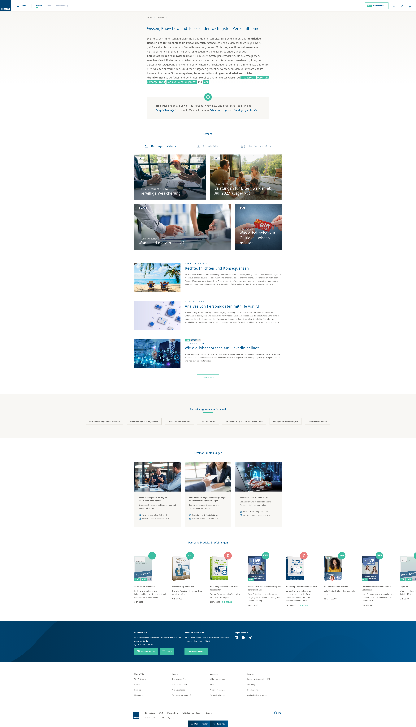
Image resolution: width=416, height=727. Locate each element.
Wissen (39, 5)
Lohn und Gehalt (208, 421)
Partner (137, 684)
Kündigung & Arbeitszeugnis (285, 421)
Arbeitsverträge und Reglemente (144, 421)
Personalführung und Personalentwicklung (244, 421)
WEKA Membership (217, 679)
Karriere (137, 690)
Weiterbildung (62, 5)
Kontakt (209, 713)
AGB (161, 713)
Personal (161, 17)
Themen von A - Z (179, 679)
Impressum (150, 713)
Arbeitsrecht (248, 77)
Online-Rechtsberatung (257, 695)
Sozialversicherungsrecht (181, 82)
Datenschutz (172, 713)
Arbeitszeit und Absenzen (179, 421)
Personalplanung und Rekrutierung (104, 421)
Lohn (206, 82)
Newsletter (138, 695)
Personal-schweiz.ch (218, 695)
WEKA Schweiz (140, 679)
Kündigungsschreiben (246, 110)
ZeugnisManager (166, 110)
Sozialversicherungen (317, 421)
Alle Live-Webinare (179, 684)
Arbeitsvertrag (218, 110)
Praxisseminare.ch (217, 690)
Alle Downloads (178, 690)
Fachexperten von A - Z (181, 695)
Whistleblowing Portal (192, 713)
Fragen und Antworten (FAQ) (259, 679)
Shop (49, 5)
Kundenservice (253, 690)
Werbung (251, 684)
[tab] (160, 146)
